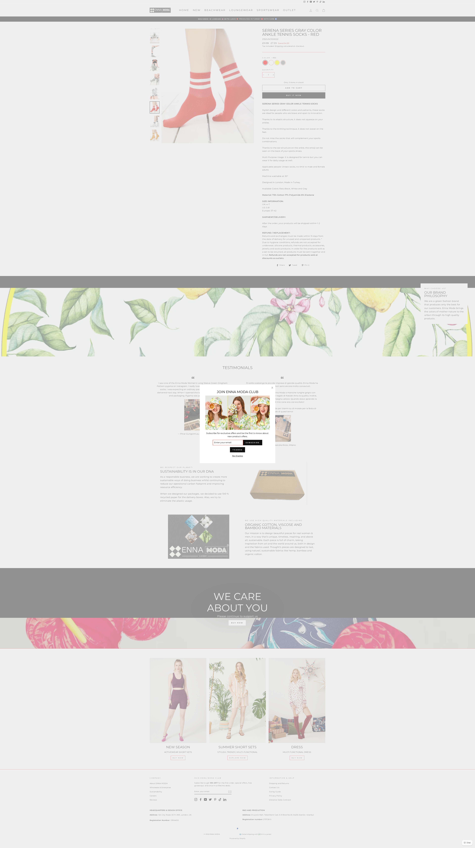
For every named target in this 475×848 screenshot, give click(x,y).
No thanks (237, 456)
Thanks (237, 450)
